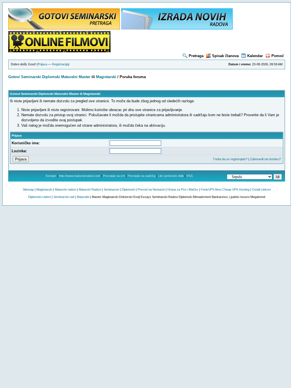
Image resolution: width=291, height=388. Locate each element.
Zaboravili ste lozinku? (265, 159)
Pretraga (196, 56)
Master (84, 77)
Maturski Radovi (90, 189)
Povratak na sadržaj (141, 176)
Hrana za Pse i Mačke (182, 189)
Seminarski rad (63, 197)
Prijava (42, 64)
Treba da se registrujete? (230, 159)
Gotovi (14, 77)
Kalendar (255, 56)
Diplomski (51, 77)
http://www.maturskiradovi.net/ (79, 176)
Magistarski (106, 77)
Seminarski (31, 77)
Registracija (60, 64)
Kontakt (51, 176)
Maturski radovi (65, 189)
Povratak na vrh (114, 176)
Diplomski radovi (39, 197)
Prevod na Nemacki (151, 189)
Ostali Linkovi (261, 189)
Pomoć (277, 56)
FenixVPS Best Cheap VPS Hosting (225, 189)
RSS (189, 176)
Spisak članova (225, 56)
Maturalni (69, 77)
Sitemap (28, 189)
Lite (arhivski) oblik (171, 176)
